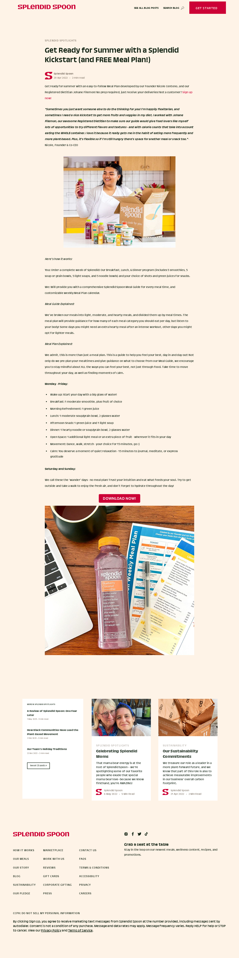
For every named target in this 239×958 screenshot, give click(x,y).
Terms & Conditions (94, 868)
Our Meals (21, 859)
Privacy (85, 885)
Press (47, 894)
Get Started (207, 8)
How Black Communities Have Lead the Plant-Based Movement (52, 732)
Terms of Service (80, 930)
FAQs (82, 859)
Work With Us (53, 859)
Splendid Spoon (63, 74)
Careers (85, 894)
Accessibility (89, 876)
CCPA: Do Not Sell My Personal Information (46, 913)
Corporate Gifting (57, 885)
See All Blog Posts (146, 8)
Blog (16, 876)
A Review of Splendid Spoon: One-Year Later (52, 713)
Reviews (49, 868)
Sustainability (24, 885)
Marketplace (53, 850)
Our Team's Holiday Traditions (47, 749)
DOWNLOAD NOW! (119, 498)
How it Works (23, 850)
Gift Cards (51, 876)
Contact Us (88, 850)
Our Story (21, 868)
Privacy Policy (51, 930)
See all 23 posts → (38, 765)
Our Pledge (21, 894)
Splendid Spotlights (61, 41)
